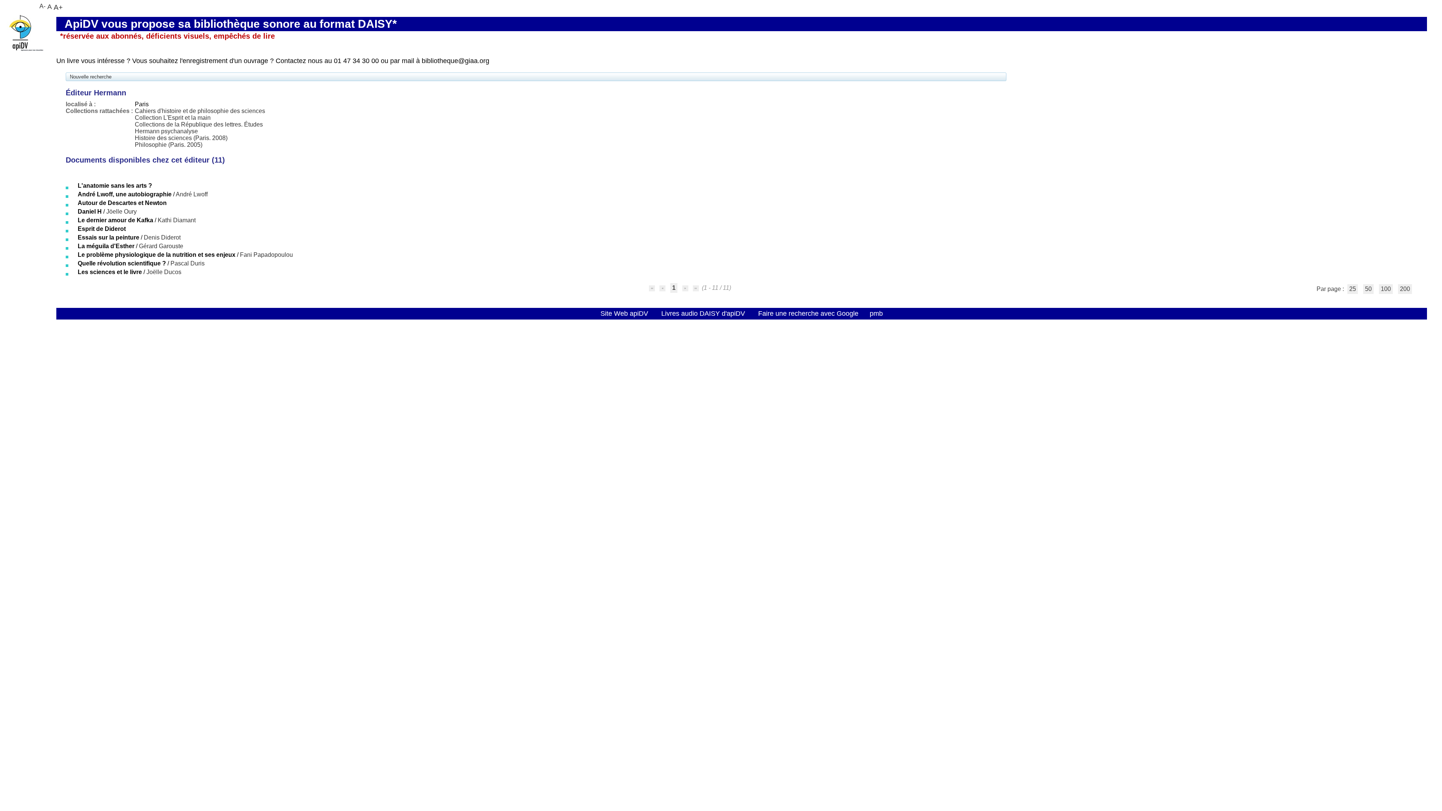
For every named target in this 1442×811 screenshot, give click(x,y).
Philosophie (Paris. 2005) (168, 145)
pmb (876, 313)
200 (1405, 289)
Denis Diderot (162, 237)
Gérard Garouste (161, 246)
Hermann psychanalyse (166, 131)
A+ (58, 7)
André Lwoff (192, 194)
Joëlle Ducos (163, 272)
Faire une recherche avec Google (808, 313)
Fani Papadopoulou (266, 255)
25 (1352, 289)
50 (1368, 289)
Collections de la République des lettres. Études (199, 124)
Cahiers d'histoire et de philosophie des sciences (200, 111)
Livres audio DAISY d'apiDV (703, 313)
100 (1386, 289)
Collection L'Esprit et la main (173, 118)
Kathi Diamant (177, 220)
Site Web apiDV (624, 313)
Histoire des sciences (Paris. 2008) (181, 138)
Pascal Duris (187, 263)
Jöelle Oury (121, 211)
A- (42, 6)
